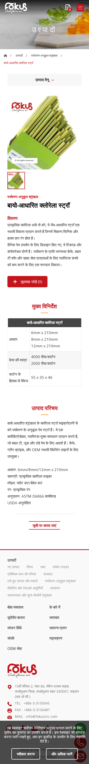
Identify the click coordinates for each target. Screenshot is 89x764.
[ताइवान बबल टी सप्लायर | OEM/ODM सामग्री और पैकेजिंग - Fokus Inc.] (16, 7)
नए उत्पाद (13, 567)
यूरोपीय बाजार (16, 617)
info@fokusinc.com (41, 716)
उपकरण (55, 588)
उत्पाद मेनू (42, 79)
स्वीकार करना (26, 753)
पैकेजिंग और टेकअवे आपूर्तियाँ (25, 588)
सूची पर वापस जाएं (44, 525)
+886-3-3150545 (36, 703)
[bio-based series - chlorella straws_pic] (44, 132)
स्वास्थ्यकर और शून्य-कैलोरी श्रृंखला (29, 595)
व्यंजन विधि (14, 628)
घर (5, 55)
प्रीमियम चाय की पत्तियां (21, 574)
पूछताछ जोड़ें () (31, 281)
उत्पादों (19, 55)
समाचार (54, 617)
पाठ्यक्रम (55, 638)
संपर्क (10, 638)
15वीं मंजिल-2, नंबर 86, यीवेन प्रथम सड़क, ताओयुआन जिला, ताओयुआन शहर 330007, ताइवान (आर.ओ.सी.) (47, 691)
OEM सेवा (14, 648)
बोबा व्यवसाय (15, 607)
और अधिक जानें (61, 753)
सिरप (30, 567)
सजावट (48, 574)
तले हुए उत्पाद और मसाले (22, 581)
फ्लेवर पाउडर (61, 567)
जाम (42, 567)
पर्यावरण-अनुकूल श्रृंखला (44, 55)
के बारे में (54, 607)
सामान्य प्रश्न (58, 628)
